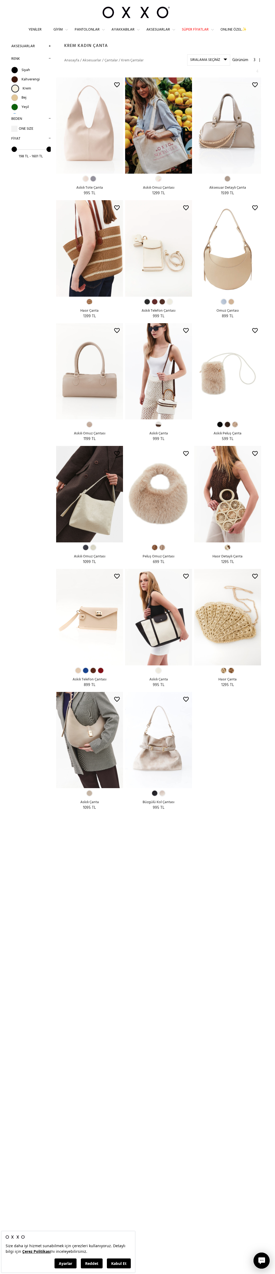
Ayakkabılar (123, 30)
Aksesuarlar (158, 30)
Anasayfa (71, 60)
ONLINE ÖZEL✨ (233, 30)
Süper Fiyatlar (195, 30)
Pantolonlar (87, 30)
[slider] (14, 149)
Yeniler (35, 30)
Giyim (58, 30)
